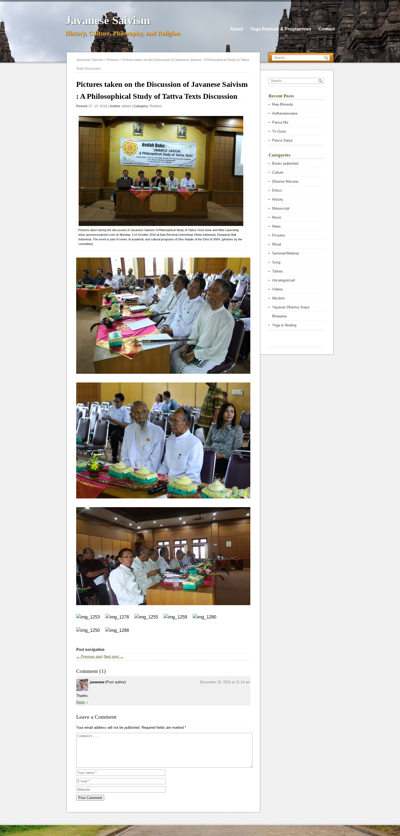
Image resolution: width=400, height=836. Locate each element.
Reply (80, 702)
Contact (326, 29)
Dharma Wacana (285, 181)
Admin (126, 106)
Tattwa (277, 271)
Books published (285, 163)
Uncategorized (283, 280)
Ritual (276, 244)
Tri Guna (279, 131)
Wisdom (278, 298)
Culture (277, 172)
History (277, 199)
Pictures (156, 106)
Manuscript (281, 208)
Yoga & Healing (284, 325)
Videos (277, 289)
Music (277, 217)
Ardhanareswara (284, 113)
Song (276, 262)
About (236, 29)
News (276, 226)
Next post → (114, 656)
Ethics (277, 190)
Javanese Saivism (107, 20)
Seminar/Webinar (285, 253)
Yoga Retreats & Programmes (280, 29)
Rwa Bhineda (282, 104)
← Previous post (89, 656)
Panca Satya (282, 140)
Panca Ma (280, 122)
